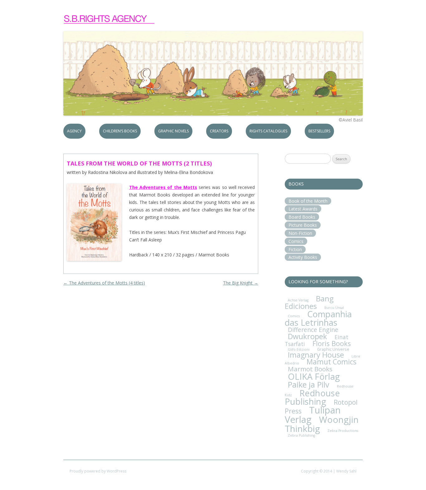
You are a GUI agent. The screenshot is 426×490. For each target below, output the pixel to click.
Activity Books (302, 257)
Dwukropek (307, 336)
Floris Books (331, 343)
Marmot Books (310, 368)
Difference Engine (313, 329)
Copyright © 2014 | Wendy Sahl (328, 471)
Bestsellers (319, 131)
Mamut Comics (331, 362)
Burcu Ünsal (334, 307)
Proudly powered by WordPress (98, 471)
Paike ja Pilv (308, 384)
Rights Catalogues (268, 131)
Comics (295, 241)
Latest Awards (302, 209)
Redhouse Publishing (312, 397)
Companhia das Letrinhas (318, 318)
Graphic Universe (333, 349)
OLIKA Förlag (314, 376)
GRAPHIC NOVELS (173, 131)
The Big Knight (240, 283)
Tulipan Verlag (313, 414)
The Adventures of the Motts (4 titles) (104, 283)
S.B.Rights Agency (109, 19)
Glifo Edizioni (299, 349)
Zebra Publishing (301, 435)
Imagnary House (316, 355)
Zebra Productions (342, 430)
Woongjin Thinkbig (322, 423)
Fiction (295, 249)
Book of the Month (307, 201)
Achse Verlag (298, 300)
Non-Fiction (300, 233)
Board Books (301, 217)
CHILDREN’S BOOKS (120, 131)
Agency (74, 131)
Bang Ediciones (309, 302)
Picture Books (302, 225)
